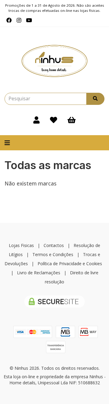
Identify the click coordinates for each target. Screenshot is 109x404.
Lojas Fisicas (21, 245)
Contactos (54, 245)
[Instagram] (19, 20)
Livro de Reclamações (38, 272)
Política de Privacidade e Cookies (70, 263)
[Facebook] (9, 20)
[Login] (36, 120)
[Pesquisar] (95, 99)
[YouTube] (29, 20)
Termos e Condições (52, 254)
